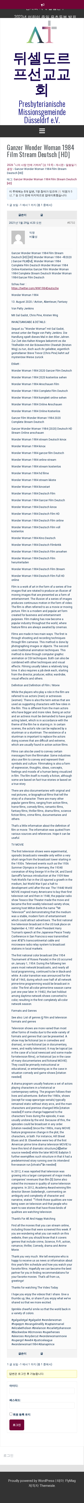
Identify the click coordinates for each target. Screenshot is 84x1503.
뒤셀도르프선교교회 (42, 72)
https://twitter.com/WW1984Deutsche (35, 288)
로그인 (17, 1424)
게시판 (60, 165)
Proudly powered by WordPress (31, 1481)
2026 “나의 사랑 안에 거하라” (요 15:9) (30, 165)
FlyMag (70, 1481)
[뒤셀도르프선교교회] (42, 34)
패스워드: (15, 1400)
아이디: (13, 1385)
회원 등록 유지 (21, 1414)
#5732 (71, 222)
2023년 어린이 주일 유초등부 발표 (45, 13)
